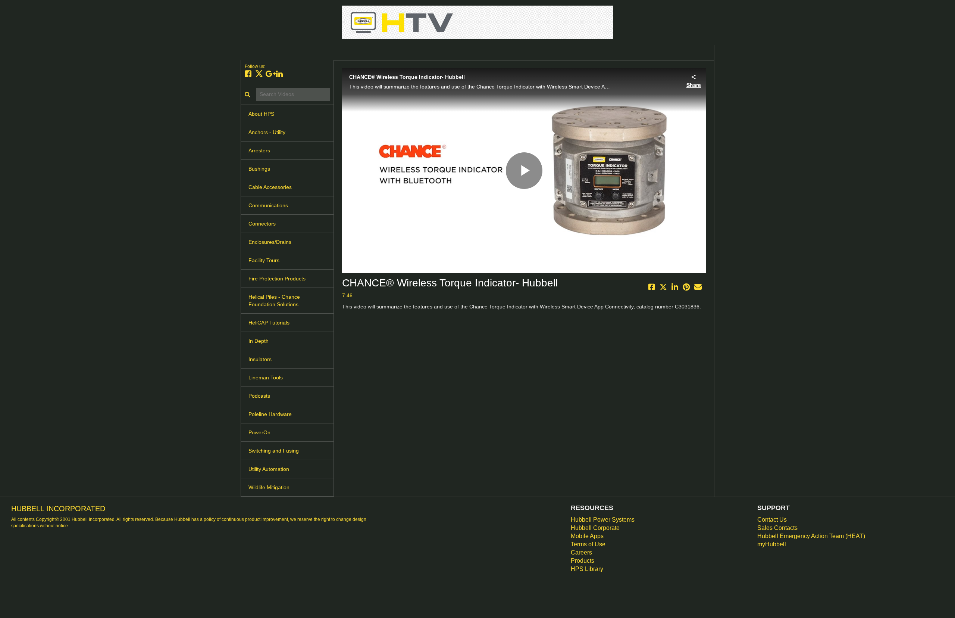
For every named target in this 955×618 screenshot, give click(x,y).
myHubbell (771, 544)
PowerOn (259, 432)
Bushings (259, 169)
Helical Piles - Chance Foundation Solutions (274, 300)
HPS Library (587, 569)
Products (582, 561)
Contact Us (772, 519)
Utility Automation (268, 469)
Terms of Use (588, 544)
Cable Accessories (270, 187)
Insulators (260, 359)
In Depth (258, 341)
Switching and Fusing (273, 451)
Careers (581, 552)
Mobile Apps (587, 536)
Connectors (262, 224)
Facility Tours (263, 260)
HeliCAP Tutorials (268, 323)
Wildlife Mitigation (268, 487)
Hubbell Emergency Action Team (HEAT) (811, 536)
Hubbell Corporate (595, 528)
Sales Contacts (777, 528)
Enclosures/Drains (269, 242)
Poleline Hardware (270, 414)
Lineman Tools (265, 378)
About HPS (261, 114)
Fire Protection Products (277, 279)
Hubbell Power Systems (603, 519)
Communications (268, 205)
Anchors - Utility (266, 132)
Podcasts (259, 396)
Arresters (259, 150)
